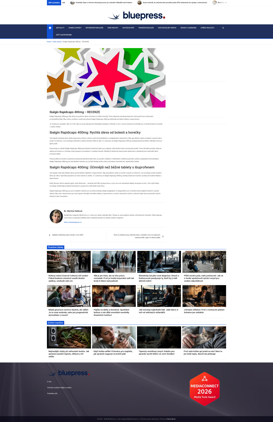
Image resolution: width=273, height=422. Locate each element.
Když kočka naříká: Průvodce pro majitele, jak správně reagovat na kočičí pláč (113, 352)
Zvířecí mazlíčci (207, 28)
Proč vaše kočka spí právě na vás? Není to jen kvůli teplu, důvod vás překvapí (203, 352)
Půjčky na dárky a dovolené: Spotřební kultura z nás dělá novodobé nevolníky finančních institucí (111, 312)
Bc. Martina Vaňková (73, 211)
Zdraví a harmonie (188, 28)
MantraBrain (171, 419)
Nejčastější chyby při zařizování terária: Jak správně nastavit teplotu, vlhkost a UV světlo (69, 354)
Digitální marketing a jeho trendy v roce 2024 (67, 235)
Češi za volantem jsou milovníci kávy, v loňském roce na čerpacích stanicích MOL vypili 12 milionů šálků (137, 236)
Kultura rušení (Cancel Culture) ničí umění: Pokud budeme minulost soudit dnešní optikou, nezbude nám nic (68, 278)
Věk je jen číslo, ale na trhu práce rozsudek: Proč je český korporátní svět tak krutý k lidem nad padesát (114, 278)
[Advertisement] (197, 65)
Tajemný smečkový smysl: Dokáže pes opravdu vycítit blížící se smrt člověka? (157, 352)
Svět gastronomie (64, 35)
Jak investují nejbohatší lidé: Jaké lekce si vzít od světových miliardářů (158, 311)
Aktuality (60, 28)
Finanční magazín (146, 28)
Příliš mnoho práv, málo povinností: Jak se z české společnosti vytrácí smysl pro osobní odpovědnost (203, 278)
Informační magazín (94, 28)
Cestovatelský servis (167, 28)
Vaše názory (112, 28)
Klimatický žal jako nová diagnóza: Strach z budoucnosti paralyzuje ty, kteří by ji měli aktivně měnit (159, 278)
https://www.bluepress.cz (73, 222)
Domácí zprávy (75, 28)
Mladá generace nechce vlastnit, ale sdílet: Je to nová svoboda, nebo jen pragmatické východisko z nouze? (69, 312)
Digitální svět (128, 28)
